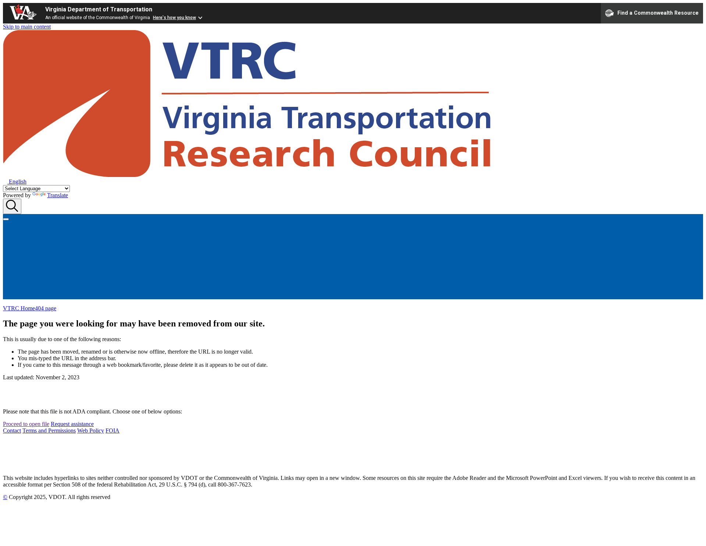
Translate (57, 195)
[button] (14, 181)
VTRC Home (19, 308)
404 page (45, 308)
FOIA (113, 430)
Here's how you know (174, 17)
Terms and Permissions (49, 430)
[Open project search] (12, 206)
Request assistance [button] (72, 424)
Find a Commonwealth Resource (658, 12)
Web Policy (90, 430)
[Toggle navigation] (6, 219)
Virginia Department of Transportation (98, 9)
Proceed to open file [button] (26, 424)
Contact (12, 430)
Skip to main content (27, 26)
